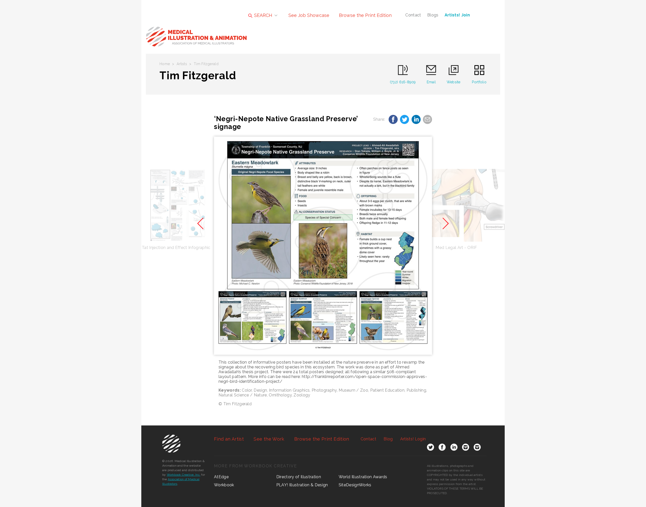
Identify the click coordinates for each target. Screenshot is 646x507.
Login (413, 439)
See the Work (269, 439)
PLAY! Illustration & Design (302, 485)
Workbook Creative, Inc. (184, 474)
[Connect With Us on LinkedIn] (453, 448)
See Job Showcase (308, 15)
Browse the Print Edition (365, 15)
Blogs (433, 15)
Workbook (224, 485)
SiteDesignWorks (355, 485)
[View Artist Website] (323, 245)
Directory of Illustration (298, 476)
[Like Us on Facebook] (442, 448)
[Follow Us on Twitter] (430, 448)
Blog (388, 439)
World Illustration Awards (363, 476)
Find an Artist (229, 439)
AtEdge (221, 476)
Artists (182, 64)
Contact (413, 15)
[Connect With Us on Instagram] (465, 448)
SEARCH (262, 15)
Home (164, 64)
